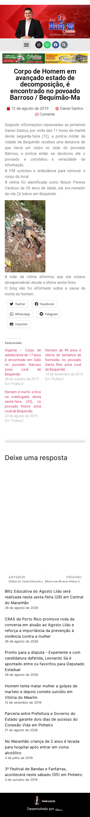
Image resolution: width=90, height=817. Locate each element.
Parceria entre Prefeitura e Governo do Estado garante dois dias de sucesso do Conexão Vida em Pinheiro (41, 719)
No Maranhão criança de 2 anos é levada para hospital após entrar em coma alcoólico (42, 747)
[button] (26, 45)
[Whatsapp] (47, 44)
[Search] (64, 44)
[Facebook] (55, 44)
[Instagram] (38, 44)
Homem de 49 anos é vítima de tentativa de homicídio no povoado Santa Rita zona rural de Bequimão (63, 359)
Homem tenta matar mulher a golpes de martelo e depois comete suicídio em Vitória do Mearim (41, 691)
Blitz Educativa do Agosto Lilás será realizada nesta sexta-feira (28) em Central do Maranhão (44, 597)
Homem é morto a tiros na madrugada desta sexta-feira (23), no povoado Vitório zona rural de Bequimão (23, 401)
